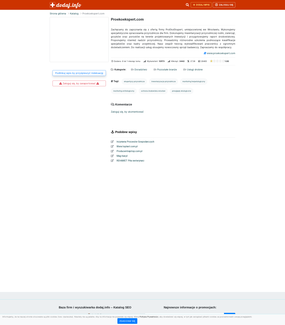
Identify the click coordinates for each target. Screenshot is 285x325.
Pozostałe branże (167, 69)
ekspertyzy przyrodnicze (134, 81)
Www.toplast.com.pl (127, 146)
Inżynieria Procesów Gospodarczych (135, 141)
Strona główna (58, 13)
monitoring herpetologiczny (193, 81)
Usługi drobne (195, 69)
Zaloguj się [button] (225, 5)
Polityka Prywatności (149, 317)
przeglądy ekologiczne (181, 91)
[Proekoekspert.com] (79, 39)
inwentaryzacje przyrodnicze (163, 81)
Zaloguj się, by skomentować (127, 111)
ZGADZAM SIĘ (127, 321)
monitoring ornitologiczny (123, 91)
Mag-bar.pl (122, 156)
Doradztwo (140, 69)
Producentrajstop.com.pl (129, 151)
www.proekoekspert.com (221, 53)
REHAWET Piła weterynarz (130, 160)
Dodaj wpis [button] (202, 5)
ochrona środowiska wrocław (153, 91)
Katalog (74, 13)
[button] (187, 5)
